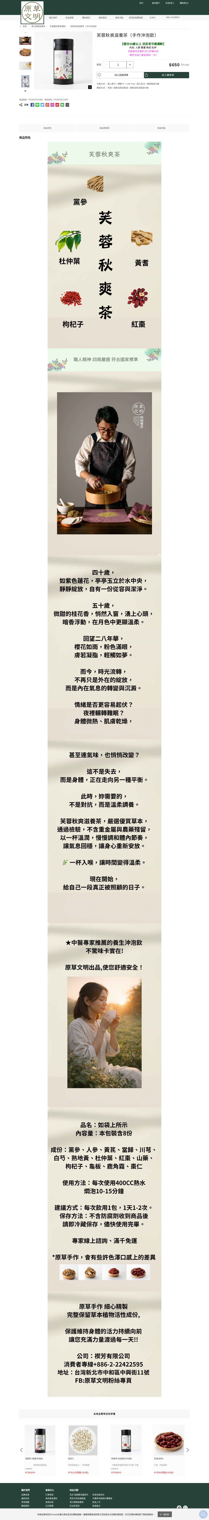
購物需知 (86, 18)
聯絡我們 (103, 18)
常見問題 (25, 1502)
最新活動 (119, 18)
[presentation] (21, 1450)
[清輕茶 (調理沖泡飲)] (40, 1440)
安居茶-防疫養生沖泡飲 (121, 1458)
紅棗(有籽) (159, 1458)
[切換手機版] (185, 1507)
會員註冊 (49, 1502)
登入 (172, 3)
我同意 (166, 1514)
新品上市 (96, 1502)
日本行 (153, 18)
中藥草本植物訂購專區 (102, 1498)
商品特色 (47, 128)
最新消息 (25, 1498)
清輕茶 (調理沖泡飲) (34, 1458)
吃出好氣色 (75, 1506)
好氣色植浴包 (98, 1495)
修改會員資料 (51, 1498)
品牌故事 (25, 1495)
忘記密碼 (49, 1506)
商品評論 (161, 128)
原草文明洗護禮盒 (78, 1498)
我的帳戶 (156, 3)
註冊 (168, 3)
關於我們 (53, 18)
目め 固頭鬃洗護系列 (79, 1495)
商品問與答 (104, 128)
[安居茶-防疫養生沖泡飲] (126, 1440)
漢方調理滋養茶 (77, 1502)
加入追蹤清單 (121, 75)
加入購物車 (168, 75)
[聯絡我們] (179, 1507)
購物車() (184, 3)
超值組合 (96, 1506)
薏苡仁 (71, 1458)
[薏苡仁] (83, 1440)
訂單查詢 (49, 1495)
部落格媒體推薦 (136, 18)
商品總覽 (70, 18)
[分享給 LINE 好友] (37, 105)
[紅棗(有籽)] (169, 1440)
